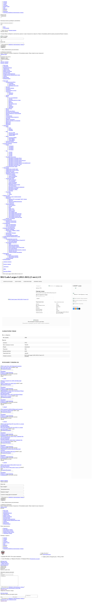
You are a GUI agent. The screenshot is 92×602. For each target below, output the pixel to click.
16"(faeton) (11, 149)
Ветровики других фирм (14, 184)
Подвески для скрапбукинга (12, 112)
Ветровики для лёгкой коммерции (16, 187)
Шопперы (8, 124)
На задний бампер (13, 241)
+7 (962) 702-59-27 (5, 563)
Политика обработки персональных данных (13, 12)
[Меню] (1, 17)
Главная (5, 1)
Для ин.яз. (8, 91)
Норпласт (11, 200)
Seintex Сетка (12, 210)
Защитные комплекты (14, 245)
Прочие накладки (13, 251)
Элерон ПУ (11, 202)
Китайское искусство (13, 85)
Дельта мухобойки (13, 176)
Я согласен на (13, 44)
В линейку (11, 83)
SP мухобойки (12, 177)
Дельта (10, 194)
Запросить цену (12, 599)
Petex (10, 207)
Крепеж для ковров (10, 218)
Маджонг (11, 102)
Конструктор (9, 108)
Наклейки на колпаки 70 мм (15, 164)
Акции (4, 4)
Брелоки (8, 86)
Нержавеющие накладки (11, 239)
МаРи (7, 136)
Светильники (9, 115)
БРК (7, 131)
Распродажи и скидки (8, 530)
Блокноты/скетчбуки (10, 82)
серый (4, 378)
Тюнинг (5, 76)
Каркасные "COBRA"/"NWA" (13, 230)
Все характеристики (59, 301)
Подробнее (3, 371)
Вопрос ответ (6, 6)
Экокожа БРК (12, 135)
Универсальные (9, 258)
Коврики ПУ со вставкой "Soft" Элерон (18, 199)
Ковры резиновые (10, 204)
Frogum (10, 206)
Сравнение (10, 372)
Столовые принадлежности (12, 117)
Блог (4, 7)
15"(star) (10, 154)
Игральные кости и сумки (15, 100)
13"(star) (10, 152)
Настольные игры (13, 103)
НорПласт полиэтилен (11, 222)
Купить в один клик (15, 588)
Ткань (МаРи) (12, 140)
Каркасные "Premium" (11, 232)
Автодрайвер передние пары (15, 217)
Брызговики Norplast (13, 255)
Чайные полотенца (10, 119)
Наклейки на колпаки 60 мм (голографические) (19, 162)
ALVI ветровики (12, 185)
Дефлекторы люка (10, 171)
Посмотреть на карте (35, 558)
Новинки (5, 528)
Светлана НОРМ (10, 141)
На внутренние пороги (14, 246)
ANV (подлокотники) (11, 224)
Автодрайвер (12, 211)
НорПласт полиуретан (11, 220)
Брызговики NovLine (13, 257)
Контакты (5, 11)
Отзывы (5, 2)
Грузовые (11, 130)
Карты (10, 101)
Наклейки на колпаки (11, 156)
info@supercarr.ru (47, 554)
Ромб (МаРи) (12, 138)
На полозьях (9, 234)
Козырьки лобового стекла (12, 172)
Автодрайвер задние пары (15, 216)
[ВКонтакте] (73, 309)
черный (5, 406)
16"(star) (10, 155)
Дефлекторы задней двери (12, 169)
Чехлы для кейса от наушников (13, 120)
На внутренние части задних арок (16, 247)
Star (7, 150)
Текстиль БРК (12, 132)
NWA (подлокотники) (11, 225)
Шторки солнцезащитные (9, 73)
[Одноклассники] (75, 309)
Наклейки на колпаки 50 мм (15, 158)
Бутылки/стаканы (10, 88)
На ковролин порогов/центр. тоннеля (17, 249)
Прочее (10, 105)
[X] (79, 309)
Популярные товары (8, 529)
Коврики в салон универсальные (13, 196)
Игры (7, 96)
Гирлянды (8, 89)
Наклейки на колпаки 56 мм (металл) (17, 160)
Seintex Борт (11, 208)
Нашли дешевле (84, 298)
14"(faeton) (11, 147)
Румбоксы (11, 106)
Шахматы (11, 107)
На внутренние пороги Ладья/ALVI (17, 240)
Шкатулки (8, 121)
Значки (7, 95)
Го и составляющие (13, 97)
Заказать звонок (12, 30)
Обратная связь (4, 562)
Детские (10, 99)
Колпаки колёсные (7, 67)
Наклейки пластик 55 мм (14, 165)
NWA (7, 126)
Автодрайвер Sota (13, 212)
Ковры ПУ (8, 197)
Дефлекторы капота (10, 173)
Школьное (8, 123)
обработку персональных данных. (16, 44)
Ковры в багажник (7, 71)
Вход (4, 26)
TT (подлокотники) (10, 226)
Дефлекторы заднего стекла (12, 170)
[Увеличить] (18, 299)
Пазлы (7, 109)
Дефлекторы (6, 68)
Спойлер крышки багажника (15, 252)
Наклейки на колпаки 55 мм (15, 159)
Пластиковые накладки (11, 242)
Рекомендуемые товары (8, 532)
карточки (11, 94)
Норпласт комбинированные (15, 201)
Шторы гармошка (10, 229)
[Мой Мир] (77, 309)
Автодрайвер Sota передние (15, 213)
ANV (10, 193)
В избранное (3, 373)
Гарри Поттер (12, 84)
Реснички (8, 191)
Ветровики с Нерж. (13, 189)
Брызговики (6, 77)
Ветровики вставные (13, 188)
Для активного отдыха (11, 90)
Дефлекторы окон (10, 178)
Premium (10, 129)
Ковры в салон (6, 70)
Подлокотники (6, 72)
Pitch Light (5, 65)
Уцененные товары (7, 533)
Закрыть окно (4, 54)
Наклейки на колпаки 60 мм (15, 161)
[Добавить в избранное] (32, 286)
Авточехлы (5, 66)
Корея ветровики (12, 183)
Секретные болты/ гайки (11, 166)
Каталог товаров (4, 61)
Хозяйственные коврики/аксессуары (11, 75)
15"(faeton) (11, 148)
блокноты (11, 92)
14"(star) (10, 153)
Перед (10, 231)
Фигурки (8, 118)
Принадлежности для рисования (13, 113)
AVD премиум (12, 205)
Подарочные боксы (10, 111)
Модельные (8, 254)
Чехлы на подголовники (11, 142)
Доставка (5, 5)
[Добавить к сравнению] (32, 289)
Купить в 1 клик (4, 372)
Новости (5, 8)
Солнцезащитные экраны (12, 235)
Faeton (7, 144)
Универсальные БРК (13, 134)
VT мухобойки (12, 175)
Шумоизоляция (6, 78)
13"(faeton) (11, 146)
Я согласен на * (13, 587)
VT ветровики (12, 181)
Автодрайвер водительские (15, 214)
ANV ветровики (12, 179)
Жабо (10, 243)
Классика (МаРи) (13, 137)
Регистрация (6, 28)
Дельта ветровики (13, 182)
